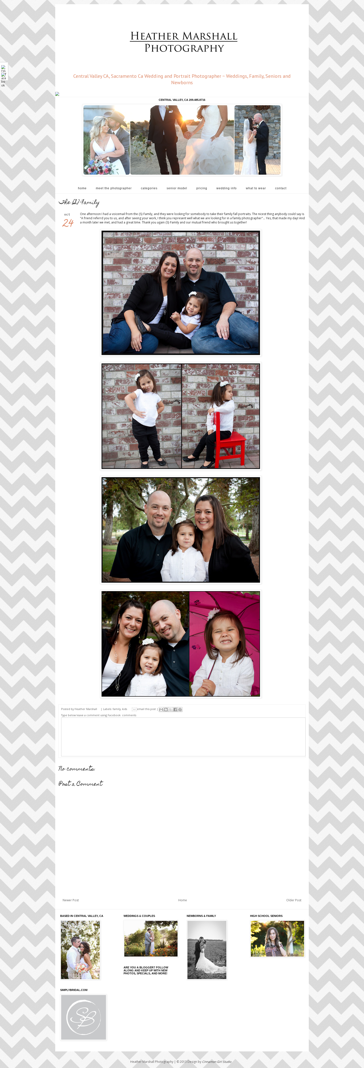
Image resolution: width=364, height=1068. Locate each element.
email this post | (148, 709)
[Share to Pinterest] (180, 709)
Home (182, 900)
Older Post (293, 900)
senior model (177, 188)
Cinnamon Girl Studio (216, 1062)
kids (124, 709)
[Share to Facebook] (175, 709)
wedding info (226, 188)
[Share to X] (170, 709)
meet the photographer (114, 188)
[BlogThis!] (165, 709)
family (117, 709)
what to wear (256, 188)
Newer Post (71, 900)
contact (280, 188)
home (82, 188)
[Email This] (161, 709)
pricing (201, 188)
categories (149, 188)
